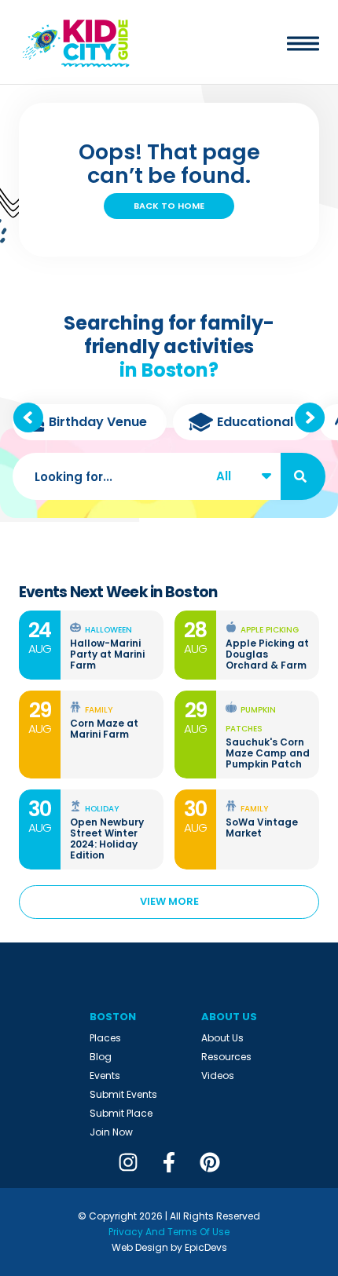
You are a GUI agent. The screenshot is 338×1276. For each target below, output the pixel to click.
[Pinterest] (210, 1162)
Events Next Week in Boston (118, 592)
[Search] (303, 476)
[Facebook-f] (169, 1162)
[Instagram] (128, 1162)
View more (169, 901)
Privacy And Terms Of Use (169, 1231)
